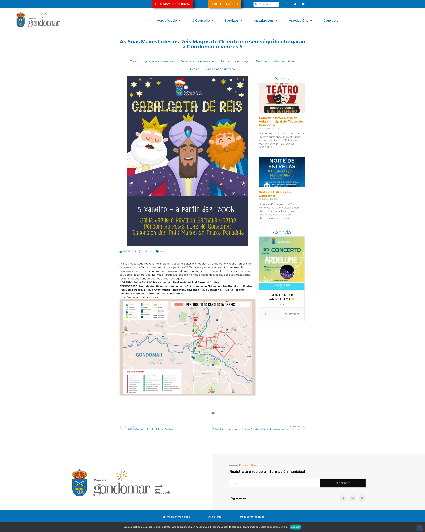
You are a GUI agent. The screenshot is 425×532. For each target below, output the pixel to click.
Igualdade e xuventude (159, 61)
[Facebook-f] (287, 4)
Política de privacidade (175, 516)
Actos (282, 304)
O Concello (201, 20)
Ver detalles (291, 314)
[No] (420, 528)
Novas (163, 251)
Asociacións (298, 20)
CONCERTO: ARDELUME (281, 297)
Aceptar (295, 527)
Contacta (331, 20)
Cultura (194, 68)
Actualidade (167, 20)
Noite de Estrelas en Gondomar (275, 194)
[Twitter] (295, 4)
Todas (134, 61)
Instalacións (264, 20)
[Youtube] (303, 4)
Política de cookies (252, 516)
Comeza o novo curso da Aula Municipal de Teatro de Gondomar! (281, 121)
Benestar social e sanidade (197, 61)
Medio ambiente (284, 61)
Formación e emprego (234, 61)
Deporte (261, 61)
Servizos (232, 20)
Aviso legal (215, 516)
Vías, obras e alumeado (220, 68)
